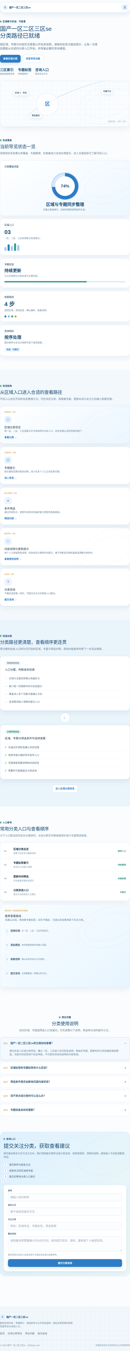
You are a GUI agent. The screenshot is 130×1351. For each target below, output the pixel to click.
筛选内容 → (10, 518)
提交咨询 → (10, 599)
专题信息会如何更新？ (20, 1109)
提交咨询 (42, 1333)
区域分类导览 (15, 1333)
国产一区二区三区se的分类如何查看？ (29, 1043)
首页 (2, 1333)
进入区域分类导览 (65, 788)
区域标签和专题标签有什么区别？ (26, 1067)
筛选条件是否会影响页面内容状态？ (27, 1081)
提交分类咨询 (65, 1263)
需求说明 (12, 1234)
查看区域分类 (10, 58)
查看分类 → (10, 437)
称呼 (10, 1191)
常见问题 (30, 1333)
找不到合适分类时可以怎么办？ (25, 1095)
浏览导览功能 (33, 58)
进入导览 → (10, 478)
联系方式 (12, 1205)
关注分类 (12, 1219)
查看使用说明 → (13, 559)
